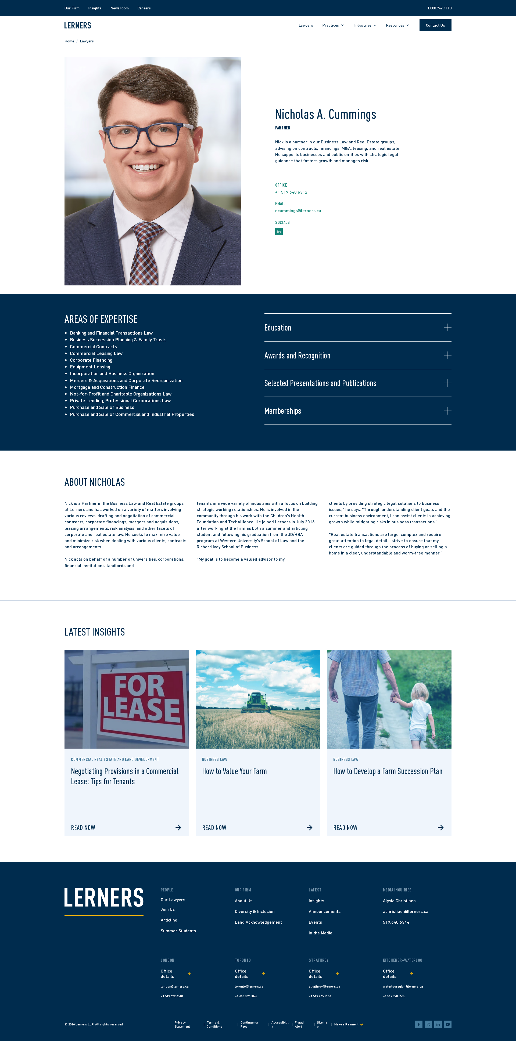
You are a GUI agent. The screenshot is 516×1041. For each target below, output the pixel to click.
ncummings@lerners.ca (298, 210)
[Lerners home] (77, 25)
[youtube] (448, 1024)
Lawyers (87, 41)
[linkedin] (438, 1024)
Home (69, 41)
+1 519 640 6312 (291, 191)
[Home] (104, 897)
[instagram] (428, 1024)
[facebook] (418, 1024)
